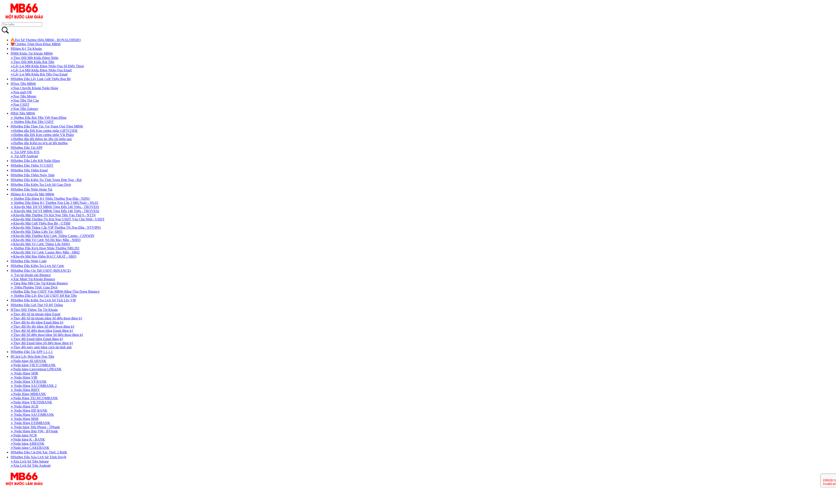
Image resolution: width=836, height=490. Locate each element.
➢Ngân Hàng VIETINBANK (31, 402)
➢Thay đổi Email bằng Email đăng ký (36, 339)
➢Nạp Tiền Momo (23, 96)
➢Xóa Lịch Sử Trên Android (30, 465)
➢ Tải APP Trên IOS (24, 152)
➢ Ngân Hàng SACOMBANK (32, 414)
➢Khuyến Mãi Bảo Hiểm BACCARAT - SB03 (43, 256)
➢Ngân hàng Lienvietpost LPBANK (36, 369)
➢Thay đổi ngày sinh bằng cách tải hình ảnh (41, 347)
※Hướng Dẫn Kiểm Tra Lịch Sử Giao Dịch (40, 184)
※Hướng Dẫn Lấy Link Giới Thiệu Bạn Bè (40, 79)
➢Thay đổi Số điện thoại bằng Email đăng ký (41, 330)
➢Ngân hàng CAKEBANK (29, 448)
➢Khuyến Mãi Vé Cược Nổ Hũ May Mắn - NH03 (45, 240)
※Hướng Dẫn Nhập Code (28, 261)
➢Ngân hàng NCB (23, 435)
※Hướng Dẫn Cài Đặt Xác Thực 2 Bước (38, 452)
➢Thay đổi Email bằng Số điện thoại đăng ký (41, 343)
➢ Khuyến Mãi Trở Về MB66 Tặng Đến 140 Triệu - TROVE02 (54, 211)
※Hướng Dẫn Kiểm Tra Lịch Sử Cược (37, 266)
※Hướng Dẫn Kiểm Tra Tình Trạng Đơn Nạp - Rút (46, 180)
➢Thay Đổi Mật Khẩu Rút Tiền (32, 62)
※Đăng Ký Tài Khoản (26, 48)
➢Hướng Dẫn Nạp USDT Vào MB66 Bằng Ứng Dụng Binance (54, 291)
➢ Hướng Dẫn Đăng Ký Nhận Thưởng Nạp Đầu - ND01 (50, 198)
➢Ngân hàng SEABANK (28, 361)
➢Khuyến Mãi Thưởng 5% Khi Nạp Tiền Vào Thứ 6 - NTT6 (53, 215)
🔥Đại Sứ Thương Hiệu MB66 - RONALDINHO (45, 40)
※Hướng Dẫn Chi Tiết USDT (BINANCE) (40, 270)
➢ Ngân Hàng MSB (24, 419)
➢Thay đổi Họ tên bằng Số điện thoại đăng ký (42, 326)
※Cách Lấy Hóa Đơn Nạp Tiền (32, 356)
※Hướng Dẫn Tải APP (26, 147)
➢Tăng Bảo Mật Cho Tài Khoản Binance (39, 283)
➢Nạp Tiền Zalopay (24, 109)
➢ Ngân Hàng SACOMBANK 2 (33, 386)
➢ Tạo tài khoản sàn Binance (30, 275)
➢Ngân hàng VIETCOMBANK (33, 365)
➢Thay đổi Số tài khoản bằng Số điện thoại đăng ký (46, 318)
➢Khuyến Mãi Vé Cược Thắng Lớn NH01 (40, 244)
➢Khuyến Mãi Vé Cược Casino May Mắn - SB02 (45, 252)
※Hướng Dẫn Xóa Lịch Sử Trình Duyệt (38, 457)
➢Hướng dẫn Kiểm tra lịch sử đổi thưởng (39, 143)
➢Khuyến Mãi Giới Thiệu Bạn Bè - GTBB (40, 223)
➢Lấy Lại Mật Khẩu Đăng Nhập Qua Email (41, 70)
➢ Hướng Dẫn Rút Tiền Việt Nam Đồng (38, 117)
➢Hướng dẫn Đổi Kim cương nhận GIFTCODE (44, 131)
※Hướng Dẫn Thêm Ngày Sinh (32, 175)
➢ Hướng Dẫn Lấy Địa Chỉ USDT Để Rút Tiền (43, 295)
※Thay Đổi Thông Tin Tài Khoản (34, 310)
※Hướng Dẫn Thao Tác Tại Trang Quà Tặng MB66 (46, 126)
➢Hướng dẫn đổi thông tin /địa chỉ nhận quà (41, 139)
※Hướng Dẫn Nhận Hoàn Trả (31, 189)
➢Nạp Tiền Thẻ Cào (24, 100)
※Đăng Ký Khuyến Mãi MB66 (32, 194)
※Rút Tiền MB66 (22, 113)
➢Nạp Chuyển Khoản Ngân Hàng (34, 88)
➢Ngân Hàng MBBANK (28, 394)
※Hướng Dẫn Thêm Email (29, 170)
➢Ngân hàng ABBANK (27, 443)
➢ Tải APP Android (24, 156)
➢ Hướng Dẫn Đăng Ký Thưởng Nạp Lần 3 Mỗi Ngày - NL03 (54, 203)
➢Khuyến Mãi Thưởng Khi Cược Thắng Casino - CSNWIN (52, 236)
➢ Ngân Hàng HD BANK (28, 410)
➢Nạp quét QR (21, 92)
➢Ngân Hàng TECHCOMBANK (34, 398)
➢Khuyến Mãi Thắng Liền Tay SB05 (36, 231)
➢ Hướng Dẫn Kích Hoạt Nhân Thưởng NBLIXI (44, 248)
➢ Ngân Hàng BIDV (25, 390)
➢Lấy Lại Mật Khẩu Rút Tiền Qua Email (38, 74)
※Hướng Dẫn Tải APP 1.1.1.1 (31, 352)
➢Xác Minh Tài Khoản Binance (32, 279)
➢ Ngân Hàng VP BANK (28, 381)
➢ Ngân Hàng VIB (23, 377)
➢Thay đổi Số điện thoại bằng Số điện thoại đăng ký (46, 335)
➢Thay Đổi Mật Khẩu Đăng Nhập (34, 58)
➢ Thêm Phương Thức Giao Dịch (33, 287)
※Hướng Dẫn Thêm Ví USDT (31, 165)
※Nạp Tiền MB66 (23, 84)
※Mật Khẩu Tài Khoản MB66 (31, 53)
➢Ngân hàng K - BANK (27, 439)
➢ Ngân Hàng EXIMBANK (30, 423)
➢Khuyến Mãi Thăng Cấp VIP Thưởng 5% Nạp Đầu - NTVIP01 (55, 227)
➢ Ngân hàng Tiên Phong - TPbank (35, 427)
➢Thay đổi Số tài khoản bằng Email (35, 314)
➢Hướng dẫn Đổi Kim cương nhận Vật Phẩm (42, 135)
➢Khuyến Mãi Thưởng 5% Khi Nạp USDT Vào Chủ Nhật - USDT (57, 219)
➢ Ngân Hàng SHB (24, 373)
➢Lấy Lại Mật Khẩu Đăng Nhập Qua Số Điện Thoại (47, 66)
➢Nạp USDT (19, 104)
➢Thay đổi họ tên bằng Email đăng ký (37, 322)
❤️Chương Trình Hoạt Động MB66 (35, 44)
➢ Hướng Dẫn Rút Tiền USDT (32, 122)
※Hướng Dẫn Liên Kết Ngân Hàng (35, 161)
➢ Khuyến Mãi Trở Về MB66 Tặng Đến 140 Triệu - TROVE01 (54, 207)
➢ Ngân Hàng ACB (24, 406)
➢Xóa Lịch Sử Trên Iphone (29, 461)
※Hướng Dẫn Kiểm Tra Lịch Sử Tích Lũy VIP (43, 300)
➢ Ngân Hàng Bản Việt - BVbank (34, 431)
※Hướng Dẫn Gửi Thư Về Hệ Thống (36, 305)
